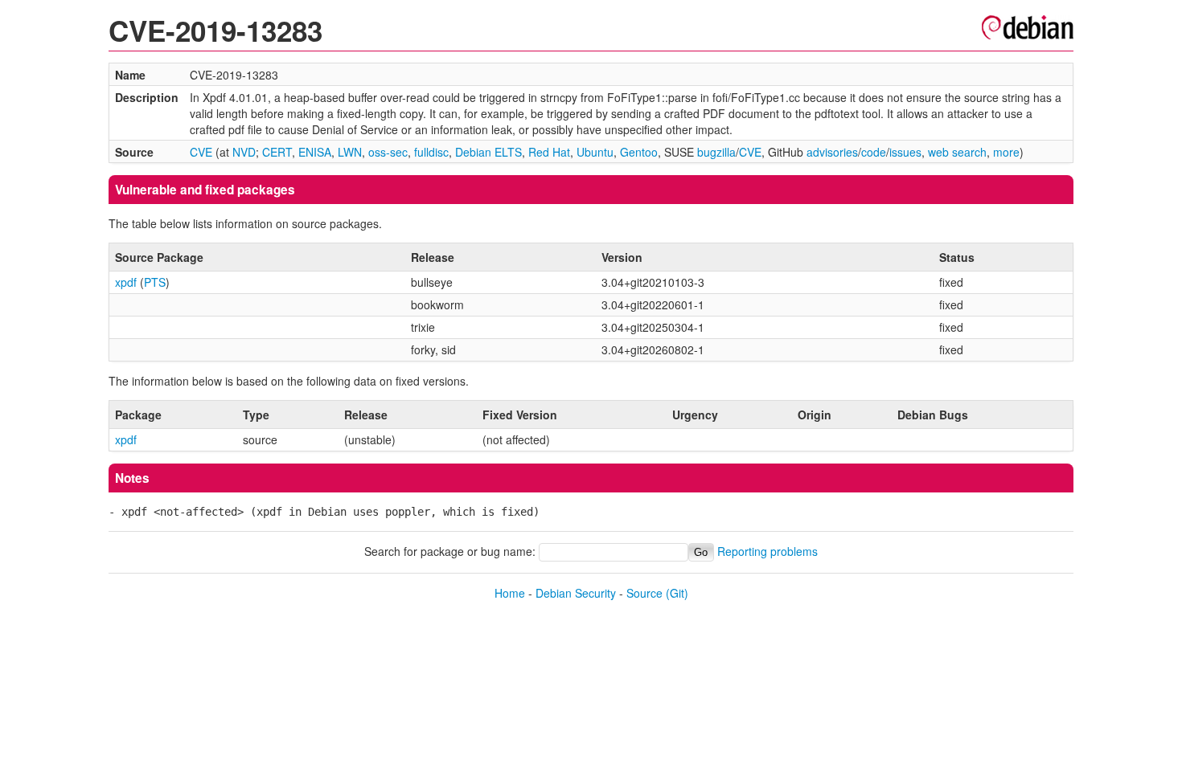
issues (905, 152)
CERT (277, 152)
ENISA (314, 152)
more (1006, 152)
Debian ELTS (488, 152)
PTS (155, 282)
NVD (244, 152)
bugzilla (716, 152)
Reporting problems (767, 551)
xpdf (126, 282)
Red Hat (549, 152)
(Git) (677, 593)
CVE (201, 152)
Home (510, 593)
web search (957, 152)
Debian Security (576, 593)
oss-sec (388, 152)
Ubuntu (595, 152)
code (873, 152)
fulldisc (431, 152)
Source (644, 593)
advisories (832, 152)
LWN (350, 152)
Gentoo (639, 152)
